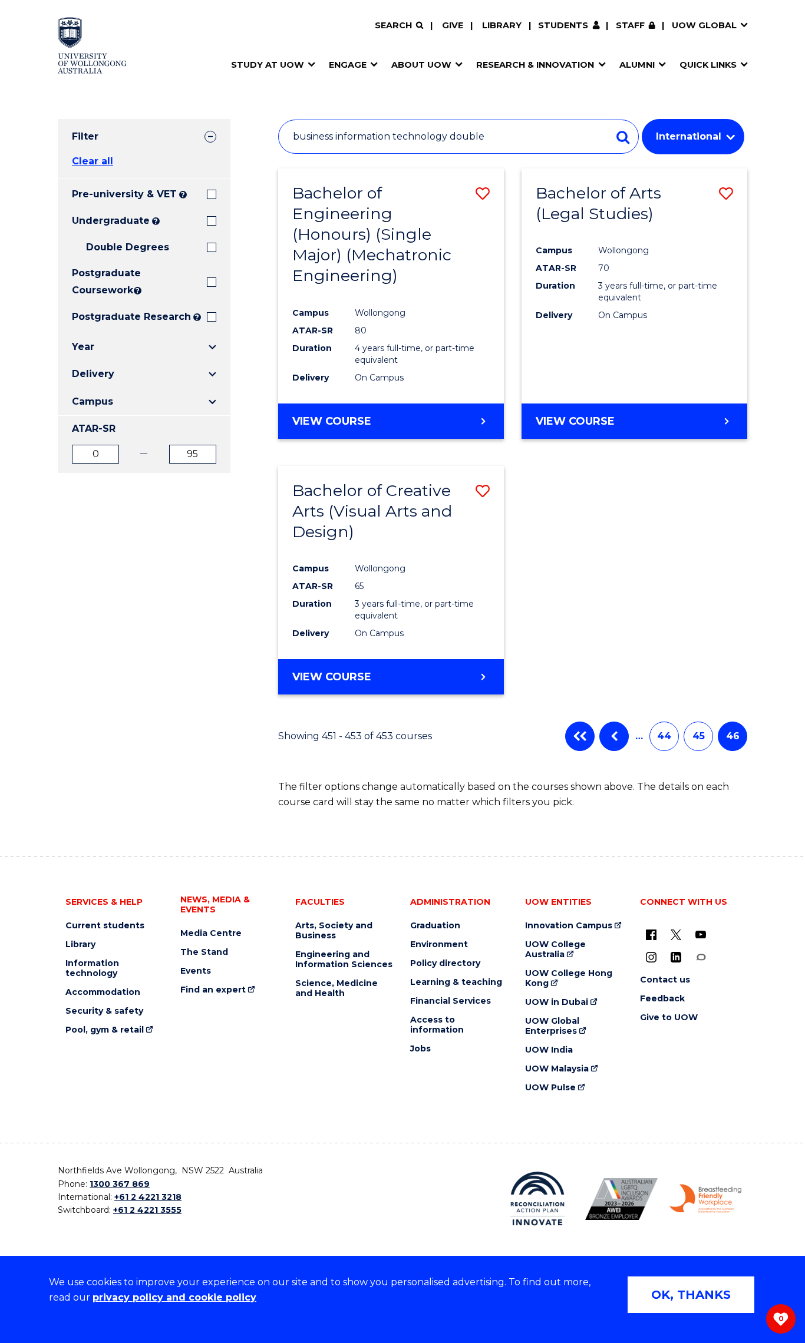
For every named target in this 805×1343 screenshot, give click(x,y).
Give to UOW (669, 1018)
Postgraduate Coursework (101, 281)
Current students (104, 926)
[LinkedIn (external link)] (676, 956)
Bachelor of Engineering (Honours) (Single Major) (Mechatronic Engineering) (371, 234)
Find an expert (213, 990)
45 (698, 736)
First (580, 736)
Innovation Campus (568, 926)
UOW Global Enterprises (552, 1026)
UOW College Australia (555, 950)
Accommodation (102, 992)
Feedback (662, 999)
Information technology (92, 968)
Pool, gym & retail (104, 1030)
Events (195, 971)
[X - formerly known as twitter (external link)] (676, 934)
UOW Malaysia (557, 1069)
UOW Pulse (550, 1088)
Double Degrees (127, 247)
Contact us (665, 980)
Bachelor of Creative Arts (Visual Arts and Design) (372, 511)
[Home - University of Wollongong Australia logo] (92, 45)
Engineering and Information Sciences (343, 960)
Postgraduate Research (131, 316)
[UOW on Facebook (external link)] (651, 934)
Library (502, 25)
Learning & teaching (456, 982)
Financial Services (450, 1001)
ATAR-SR (94, 428)
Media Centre (211, 933)
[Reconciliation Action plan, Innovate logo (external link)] (538, 1198)
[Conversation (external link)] (700, 956)
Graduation (435, 926)
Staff (630, 25)
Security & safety (104, 1011)
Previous (614, 736)
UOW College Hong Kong (568, 978)
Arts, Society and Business (333, 931)
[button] (483, 193)
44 (664, 736)
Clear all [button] (92, 161)
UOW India (549, 1050)
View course (331, 421)
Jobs (420, 1049)
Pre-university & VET (124, 194)
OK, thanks (691, 1295)
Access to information (437, 1025)
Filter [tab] (85, 136)
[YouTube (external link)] (700, 934)
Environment (439, 945)
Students (563, 25)
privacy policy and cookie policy (174, 1297)
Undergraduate (111, 220)
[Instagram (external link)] (651, 956)
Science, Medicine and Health (336, 988)
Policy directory (445, 963)
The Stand (204, 952)
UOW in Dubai (556, 1002)
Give (452, 25)
